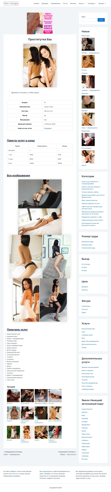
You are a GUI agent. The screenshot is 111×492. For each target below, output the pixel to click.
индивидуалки (47, 471)
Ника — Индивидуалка (55, 420)
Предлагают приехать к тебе (92, 217)
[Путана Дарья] (88, 139)
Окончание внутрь (88, 377)
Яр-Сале (84, 459)
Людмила (9, 420)
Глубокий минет (87, 335)
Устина (84, 70)
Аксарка (84, 421)
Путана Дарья (86, 148)
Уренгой (84, 412)
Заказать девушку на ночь (91, 203)
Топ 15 (65, 3)
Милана (37, 440)
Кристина (9, 403)
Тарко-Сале (86, 434)
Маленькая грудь (87, 241)
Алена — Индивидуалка (39, 421)
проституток (13, 473)
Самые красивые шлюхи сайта (92, 220)
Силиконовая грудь (88, 248)
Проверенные (55, 3)
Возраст (101, 3)
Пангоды (85, 428)
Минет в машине (87, 370)
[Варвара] (88, 102)
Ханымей (85, 418)
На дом (84, 270)
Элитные (73, 3)
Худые (84, 312)
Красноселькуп (87, 437)
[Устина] (88, 61)
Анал (83, 332)
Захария (84, 73)
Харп (83, 415)
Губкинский (86, 443)
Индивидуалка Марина (41, 403)
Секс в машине (87, 386)
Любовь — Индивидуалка (90, 53)
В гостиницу (86, 264)
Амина (84, 165)
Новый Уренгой (87, 409)
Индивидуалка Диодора (25, 421)
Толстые (84, 309)
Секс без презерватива (90, 383)
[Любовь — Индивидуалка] (88, 44)
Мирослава (85, 36)
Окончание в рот (87, 373)
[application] (84, 3)
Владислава (86, 131)
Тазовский (85, 453)
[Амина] (88, 156)
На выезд (91, 3)
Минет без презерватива (90, 341)
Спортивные (86, 306)
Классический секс (88, 329)
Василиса (9, 440)
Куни (83, 338)
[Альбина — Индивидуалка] (88, 81)
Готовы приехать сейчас (90, 192)
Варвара (84, 110)
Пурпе (84, 431)
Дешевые (45, 3)
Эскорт (84, 347)
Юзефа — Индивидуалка (25, 441)
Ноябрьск (85, 440)
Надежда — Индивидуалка (53, 441)
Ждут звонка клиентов (89, 200)
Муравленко (86, 425)
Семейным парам (88, 389)
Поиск (83, 17)
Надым (84, 450)
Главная (36, 3)
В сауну (84, 267)
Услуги (81, 3)
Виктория (51, 403)
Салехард (85, 456)
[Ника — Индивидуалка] (88, 119)
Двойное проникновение (90, 367)
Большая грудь (87, 245)
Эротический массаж (89, 344)
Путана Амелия (25, 403)
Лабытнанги (86, 446)
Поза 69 (84, 380)
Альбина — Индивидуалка (91, 90)
